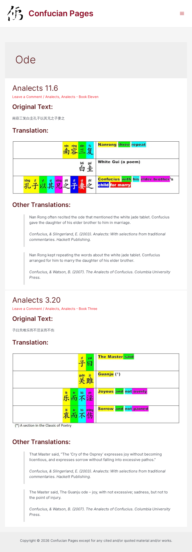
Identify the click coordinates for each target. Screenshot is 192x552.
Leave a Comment (27, 97)
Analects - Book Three (79, 309)
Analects (52, 97)
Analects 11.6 (35, 88)
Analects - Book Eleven (79, 97)
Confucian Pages (61, 13)
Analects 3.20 (36, 299)
